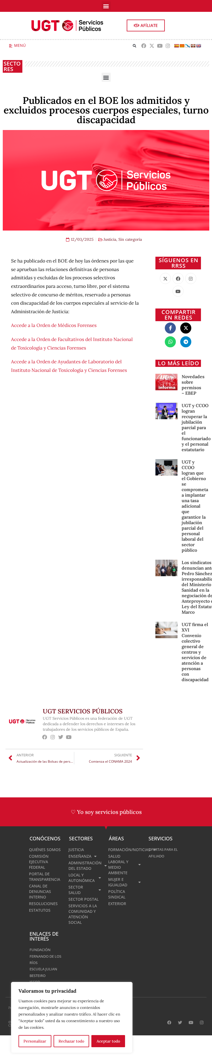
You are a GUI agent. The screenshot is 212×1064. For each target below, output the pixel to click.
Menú (20, 45)
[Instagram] (168, 46)
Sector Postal (83, 899)
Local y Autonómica (81, 877)
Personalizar (34, 1041)
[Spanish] (176, 46)
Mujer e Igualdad (117, 882)
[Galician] (187, 46)
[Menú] (10, 46)
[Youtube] (160, 46)
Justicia (110, 239)
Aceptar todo (108, 1041)
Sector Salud (75, 889)
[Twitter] (61, 737)
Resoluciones (43, 903)
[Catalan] (181, 46)
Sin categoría (130, 239)
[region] (71, 1017)
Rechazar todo (71, 1041)
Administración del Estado (85, 865)
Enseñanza (79, 856)
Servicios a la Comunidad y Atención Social (82, 914)
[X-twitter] (152, 46)
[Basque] (192, 46)
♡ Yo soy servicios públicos (106, 811)
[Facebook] (144, 46)
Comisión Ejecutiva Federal (39, 862)
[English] (198, 46)
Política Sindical (116, 894)
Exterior (117, 903)
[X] (165, 278)
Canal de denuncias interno (40, 891)
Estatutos (40, 910)
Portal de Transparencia (44, 876)
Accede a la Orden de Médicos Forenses (54, 325)
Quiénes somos (45, 849)
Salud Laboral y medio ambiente (118, 864)
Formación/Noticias (125, 849)
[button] (106, 5)
